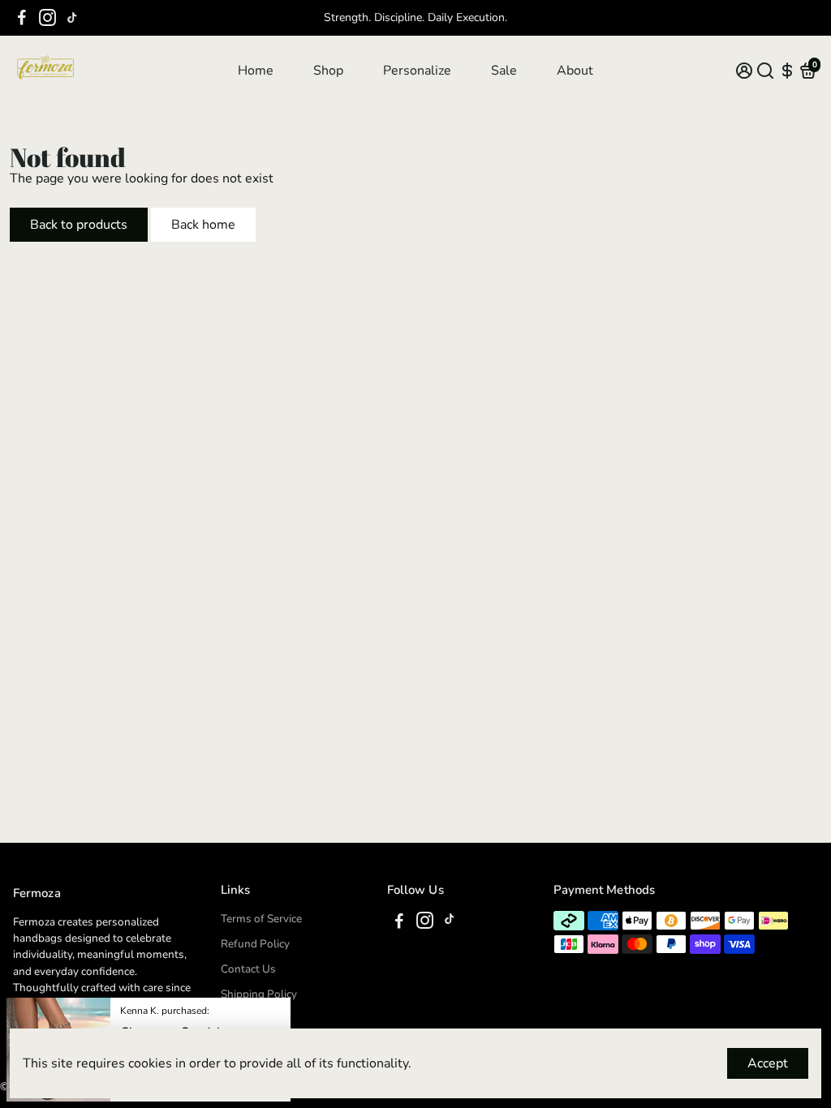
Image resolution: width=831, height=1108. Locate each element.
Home (255, 70)
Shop (328, 70)
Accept (767, 1063)
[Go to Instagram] (47, 18)
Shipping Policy (259, 994)
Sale (504, 70)
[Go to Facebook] (22, 18)
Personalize (417, 70)
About (575, 70)
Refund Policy (255, 943)
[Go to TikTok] (72, 18)
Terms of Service (261, 918)
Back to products (78, 225)
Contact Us (248, 969)
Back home (203, 225)
